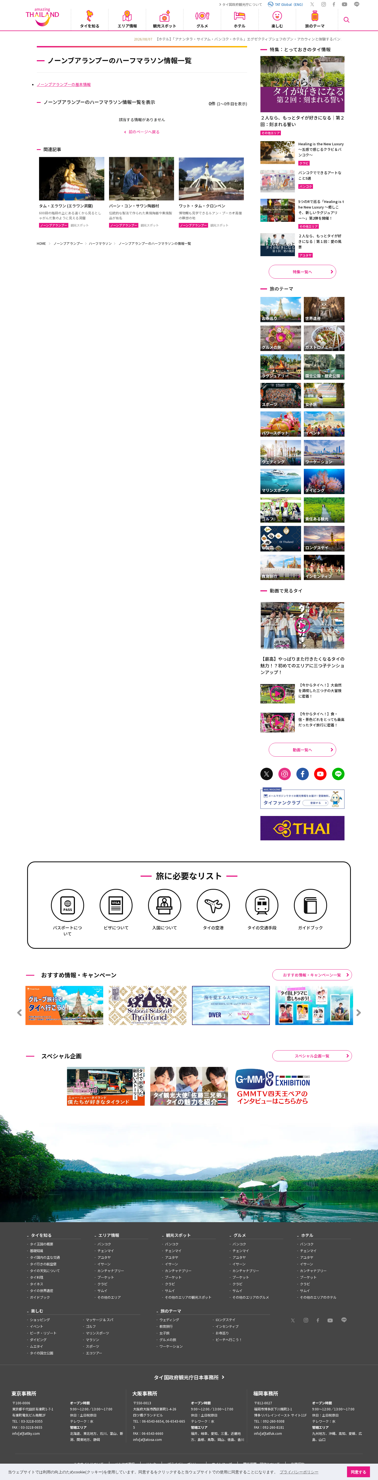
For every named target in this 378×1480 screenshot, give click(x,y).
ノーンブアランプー (68, 243)
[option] (189, 38)
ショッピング (40, 1319)
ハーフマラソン (100, 243)
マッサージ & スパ (99, 1319)
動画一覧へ (302, 749)
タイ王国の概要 (41, 1244)
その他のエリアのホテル (318, 1297)
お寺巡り (222, 1333)
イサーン (103, 1264)
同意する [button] (358, 1472)
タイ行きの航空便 (43, 1264)
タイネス (36, 1283)
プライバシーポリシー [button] (299, 1472)
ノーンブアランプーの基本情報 (64, 84)
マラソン (92, 1339)
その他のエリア (109, 1297)
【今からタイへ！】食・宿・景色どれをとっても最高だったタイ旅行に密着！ (321, 719)
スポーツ (92, 1346)
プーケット (105, 1277)
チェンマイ (105, 1250)
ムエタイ (36, 1346)
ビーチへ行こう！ (229, 1339)
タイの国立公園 (41, 1353)
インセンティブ (227, 1326)
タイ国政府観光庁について (242, 4)
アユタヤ (104, 1257)
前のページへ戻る (144, 131)
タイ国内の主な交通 (45, 1257)
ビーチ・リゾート (43, 1333)
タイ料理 (36, 1277)
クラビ (102, 1283)
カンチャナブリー (110, 1270)
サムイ (102, 1290)
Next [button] (345, 38)
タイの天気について (45, 1270)
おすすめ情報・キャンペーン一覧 (312, 975)
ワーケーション (171, 1346)
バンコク (104, 1244)
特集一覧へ (302, 271)
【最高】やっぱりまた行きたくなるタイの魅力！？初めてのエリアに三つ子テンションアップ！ (302, 665)
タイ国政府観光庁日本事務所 (186, 1377)
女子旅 (164, 1333)
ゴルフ (91, 1326)
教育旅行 (166, 1326)
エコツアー (94, 1353)
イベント (36, 1326)
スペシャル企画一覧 (312, 1056)
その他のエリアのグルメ (250, 1297)
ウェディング (169, 1319)
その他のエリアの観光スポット (188, 1297)
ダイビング (38, 1339)
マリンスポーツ (97, 1333)
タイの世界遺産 (41, 1290)
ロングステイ (225, 1319)
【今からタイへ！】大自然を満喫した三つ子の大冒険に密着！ (319, 690)
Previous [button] (32, 38)
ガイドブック (40, 1297)
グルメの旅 (167, 1339)
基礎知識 (36, 1250)
